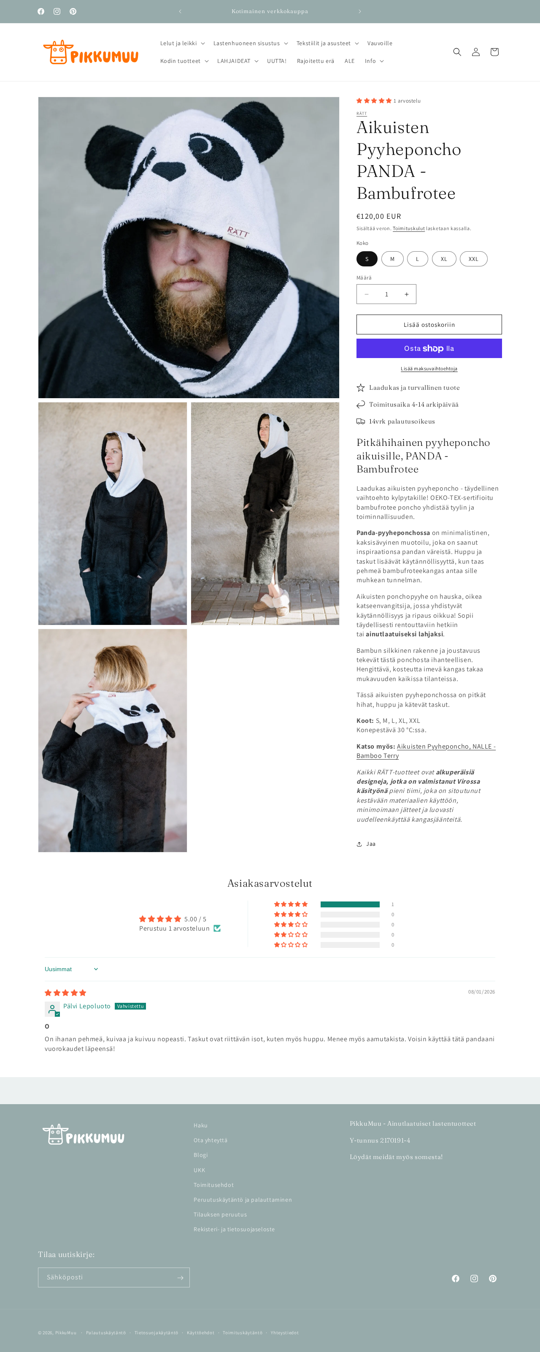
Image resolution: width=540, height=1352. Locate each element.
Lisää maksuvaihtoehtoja (429, 369)
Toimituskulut (409, 228)
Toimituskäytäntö (242, 1332)
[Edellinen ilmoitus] (180, 11)
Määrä (364, 277)
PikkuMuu (66, 1333)
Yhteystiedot (285, 1332)
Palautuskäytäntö (106, 1332)
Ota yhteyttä (210, 1140)
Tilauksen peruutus (220, 1214)
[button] (181, 43)
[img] (65, 992)
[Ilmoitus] (360, 11)
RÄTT (361, 113)
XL (444, 259)
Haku (201, 1125)
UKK (199, 1169)
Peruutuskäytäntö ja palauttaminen (243, 1199)
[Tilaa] (180, 1278)
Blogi (201, 1155)
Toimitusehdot (214, 1184)
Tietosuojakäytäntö (157, 1332)
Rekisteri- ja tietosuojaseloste (234, 1229)
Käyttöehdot (201, 1332)
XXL (474, 259)
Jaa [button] (371, 844)
